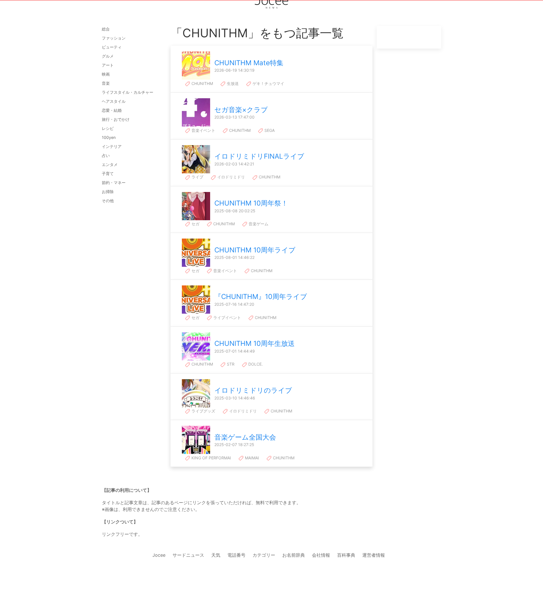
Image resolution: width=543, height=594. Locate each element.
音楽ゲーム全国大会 (245, 437)
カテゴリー (264, 555)
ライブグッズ (202, 411)
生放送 (232, 83)
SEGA (269, 130)
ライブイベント (226, 317)
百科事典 (346, 555)
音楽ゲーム (257, 223)
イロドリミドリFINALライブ (259, 156)
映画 (106, 74)
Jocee (158, 555)
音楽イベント (202, 130)
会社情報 (321, 555)
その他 (108, 200)
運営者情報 (373, 555)
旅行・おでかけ (116, 119)
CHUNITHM (201, 83)
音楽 (106, 83)
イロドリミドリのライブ (253, 390)
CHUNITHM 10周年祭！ (251, 203)
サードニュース (188, 555)
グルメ (108, 56)
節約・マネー (114, 182)
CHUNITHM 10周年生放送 (254, 343)
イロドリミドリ (230, 176)
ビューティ (112, 47)
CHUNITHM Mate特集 (248, 63)
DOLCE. (255, 364)
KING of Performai (210, 457)
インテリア (112, 146)
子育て (108, 173)
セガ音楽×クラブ (241, 110)
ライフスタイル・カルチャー (127, 92)
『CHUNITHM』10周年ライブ (260, 296)
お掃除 (108, 191)
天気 (215, 555)
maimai (251, 457)
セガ (194, 223)
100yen (109, 137)
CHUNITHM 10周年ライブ (255, 250)
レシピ (108, 128)
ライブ (196, 176)
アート (108, 65)
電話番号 (236, 555)
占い (106, 155)
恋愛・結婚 (112, 110)
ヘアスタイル (114, 101)
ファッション (114, 38)
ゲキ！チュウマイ (267, 83)
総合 (106, 29)
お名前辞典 (293, 555)
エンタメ (110, 164)
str (230, 364)
